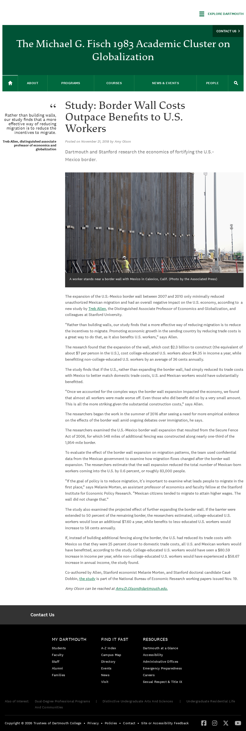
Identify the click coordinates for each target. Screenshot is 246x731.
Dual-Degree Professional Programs (62, 701)
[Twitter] (226, 722)
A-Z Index (108, 648)
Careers (149, 675)
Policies (111, 723)
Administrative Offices (160, 661)
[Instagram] (214, 722)
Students (59, 648)
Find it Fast (115, 639)
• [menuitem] (84, 723)
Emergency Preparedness (162, 668)
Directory (108, 661)
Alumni (57, 668)
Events (106, 668)
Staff (56, 661)
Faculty (57, 655)
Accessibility (153, 655)
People (212, 83)
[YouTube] (238, 722)
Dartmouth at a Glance (160, 648)
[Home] (10, 83)
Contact (129, 723)
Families (58, 675)
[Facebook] (203, 722)
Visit (105, 682)
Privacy (93, 723)
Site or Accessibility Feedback (165, 723)
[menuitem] (42, 614)
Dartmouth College (40, 13)
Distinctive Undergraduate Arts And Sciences (138, 701)
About (33, 83)
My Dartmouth (69, 639)
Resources (155, 639)
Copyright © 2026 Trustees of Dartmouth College (43, 723)
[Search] (236, 83)
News (105, 675)
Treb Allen (97, 308)
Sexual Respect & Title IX (162, 682)
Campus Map (111, 655)
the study (87, 578)
